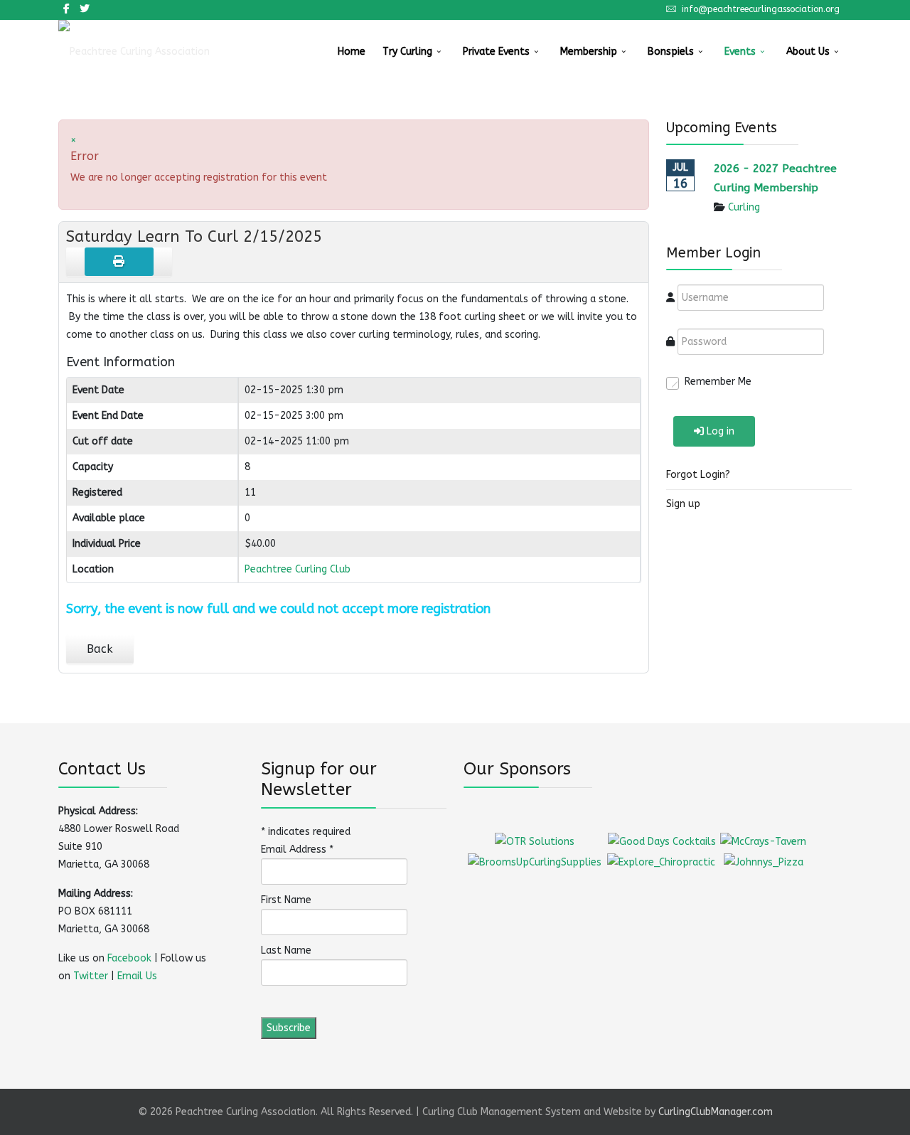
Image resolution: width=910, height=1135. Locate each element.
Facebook (129, 958)
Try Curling (407, 52)
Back (100, 649)
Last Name (286, 950)
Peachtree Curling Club (297, 569)
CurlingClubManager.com (715, 1112)
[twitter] (85, 9)
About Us (808, 52)
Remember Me (718, 381)
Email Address (297, 849)
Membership (588, 52)
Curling (744, 207)
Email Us (137, 976)
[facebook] (66, 9)
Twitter (90, 976)
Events (740, 52)
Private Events (496, 52)
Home (351, 52)
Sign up (683, 504)
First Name (286, 900)
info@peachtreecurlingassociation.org (761, 9)
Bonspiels (671, 52)
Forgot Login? (698, 475)
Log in (720, 431)
